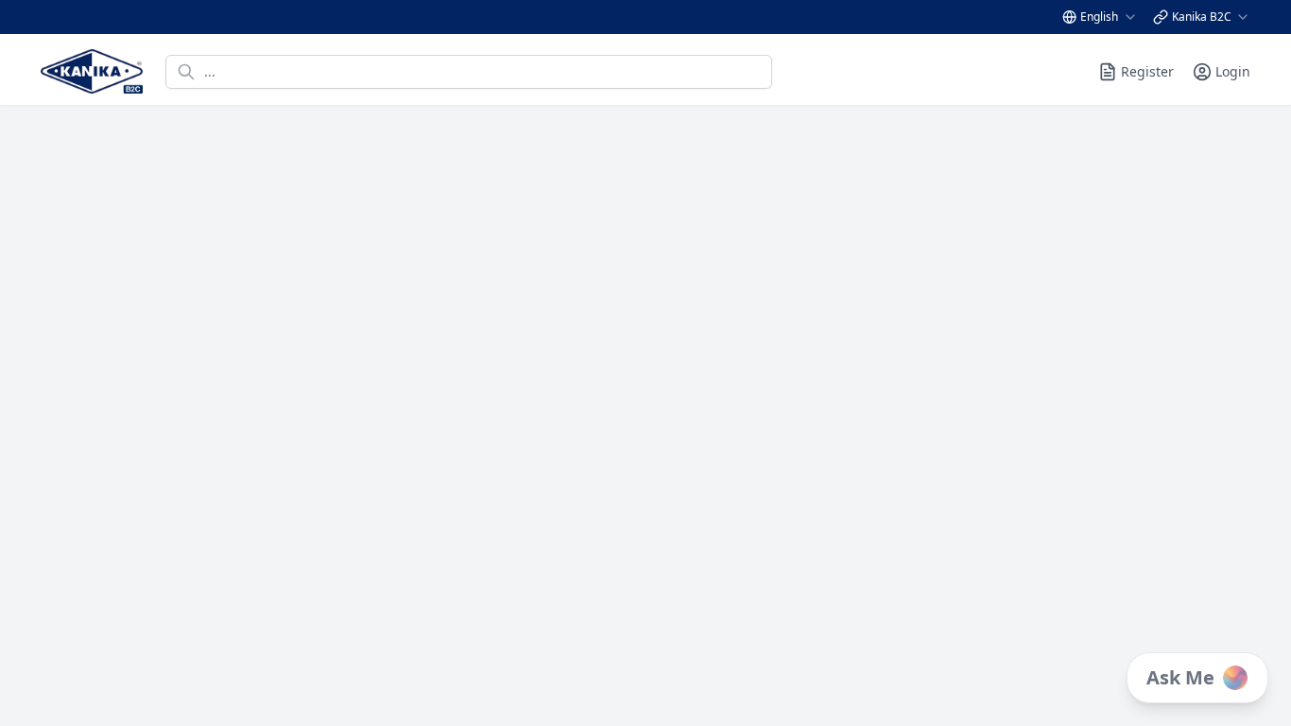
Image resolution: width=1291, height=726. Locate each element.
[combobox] (1109, 17)
